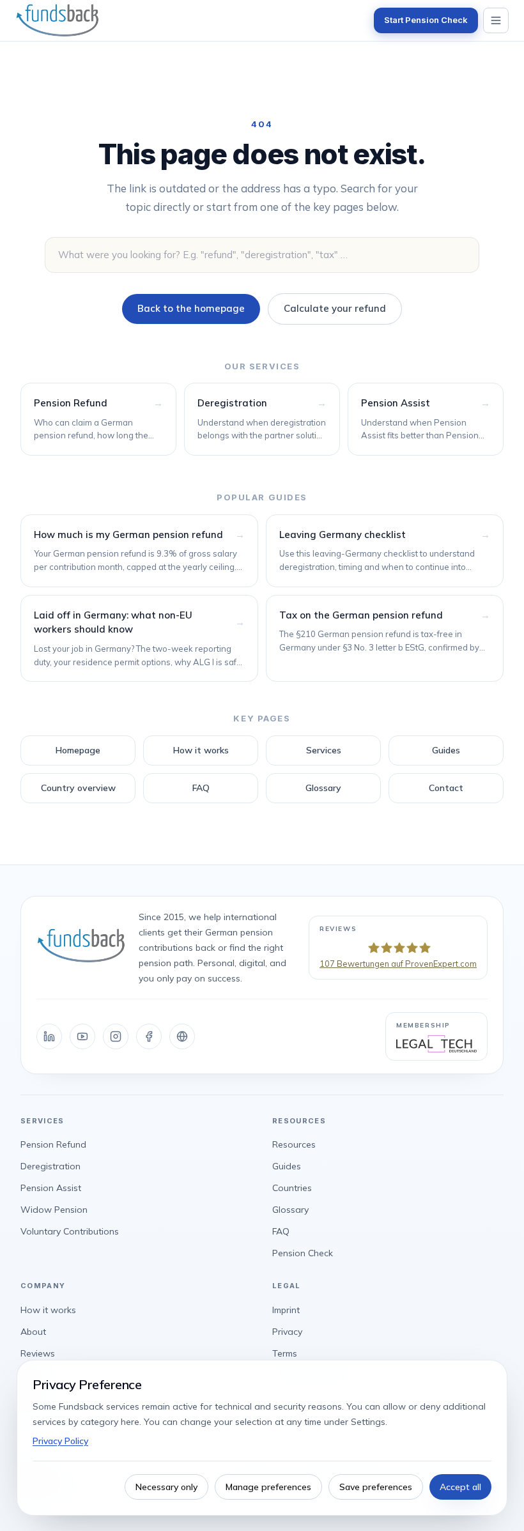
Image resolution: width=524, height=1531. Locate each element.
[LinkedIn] (49, 1036)
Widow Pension (54, 1209)
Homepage (78, 750)
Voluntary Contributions (69, 1231)
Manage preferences (268, 1487)
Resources (294, 1144)
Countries (292, 1188)
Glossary (323, 788)
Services (323, 750)
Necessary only (166, 1487)
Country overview (78, 788)
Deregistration (50, 1166)
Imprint (286, 1310)
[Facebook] (149, 1036)
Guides (446, 750)
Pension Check (302, 1253)
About (33, 1331)
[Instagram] (115, 1036)
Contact (446, 788)
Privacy (287, 1331)
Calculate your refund (335, 308)
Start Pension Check (426, 20)
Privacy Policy (60, 1441)
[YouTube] (82, 1036)
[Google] (182, 1036)
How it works (201, 750)
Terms (284, 1353)
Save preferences (375, 1487)
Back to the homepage (191, 308)
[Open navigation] (496, 20)
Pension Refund (53, 1144)
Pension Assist (50, 1188)
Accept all (460, 1487)
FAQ (201, 788)
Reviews (37, 1353)
